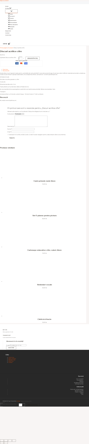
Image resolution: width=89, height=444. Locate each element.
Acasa (6, 6)
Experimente (13, 20)
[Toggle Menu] (11, 11)
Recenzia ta (11, 126)
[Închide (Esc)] (14, 441)
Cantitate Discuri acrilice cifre (8, 57)
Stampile (12, 26)
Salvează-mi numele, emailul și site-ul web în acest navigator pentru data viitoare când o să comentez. (37, 134)
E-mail (8, 345)
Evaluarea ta (11, 114)
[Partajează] (10, 441)
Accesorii (12, 16)
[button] (10, 8)
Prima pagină (3, 47)
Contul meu (8, 35)
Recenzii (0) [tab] (6, 70)
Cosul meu (11, 361)
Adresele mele (11, 360)
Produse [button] (7, 8)
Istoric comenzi (12, 358)
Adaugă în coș (32, 58)
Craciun (12, 18)
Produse (10, 362)
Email (9, 132)
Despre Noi (8, 31)
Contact (7, 33)
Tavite (11, 28)
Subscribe (11, 347)
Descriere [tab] (5, 69)
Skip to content (4, 0)
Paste (11, 14)
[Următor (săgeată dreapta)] (6, 443)
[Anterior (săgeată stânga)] (2, 443)
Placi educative (14, 24)
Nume (9, 129)
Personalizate (13, 22)
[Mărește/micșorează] (2, 441)
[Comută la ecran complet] (6, 441)
